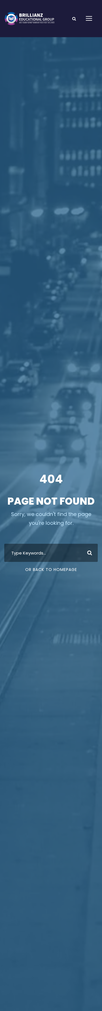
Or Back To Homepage (51, 569)
